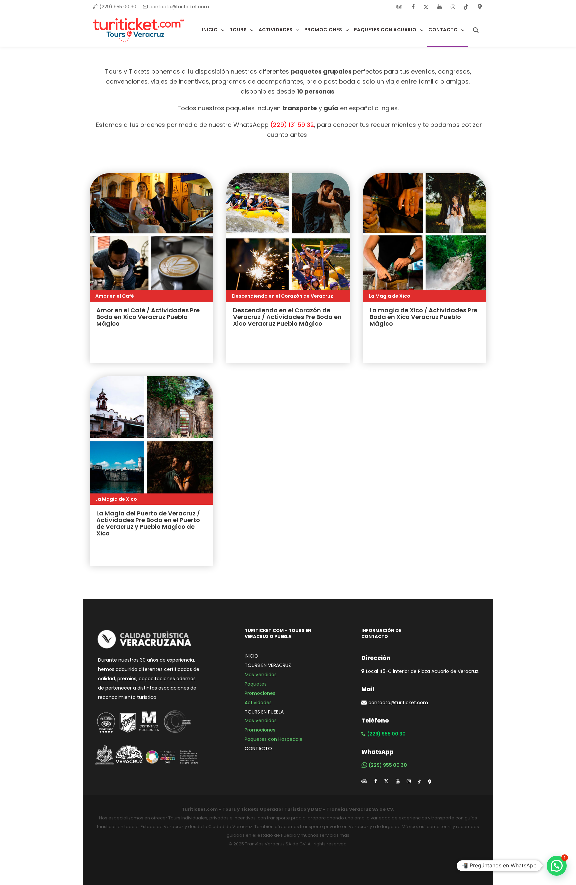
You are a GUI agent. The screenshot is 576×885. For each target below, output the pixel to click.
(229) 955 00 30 (117, 6)
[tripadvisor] (364, 781)
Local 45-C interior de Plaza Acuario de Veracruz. (422, 671)
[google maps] (429, 781)
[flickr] (399, 6)
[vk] (466, 6)
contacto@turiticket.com (179, 6)
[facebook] (413, 6)
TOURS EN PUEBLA (264, 712)
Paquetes (256, 684)
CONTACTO (258, 748)
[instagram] (453, 6)
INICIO (251, 656)
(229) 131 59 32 (292, 125)
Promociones (260, 693)
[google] (480, 6)
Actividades (258, 702)
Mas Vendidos (261, 674)
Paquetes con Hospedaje (274, 739)
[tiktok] (419, 781)
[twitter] (426, 6)
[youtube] (439, 6)
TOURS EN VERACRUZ (268, 665)
